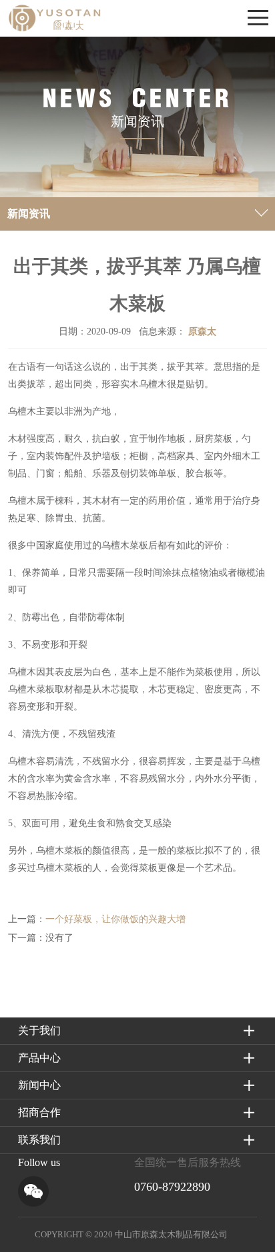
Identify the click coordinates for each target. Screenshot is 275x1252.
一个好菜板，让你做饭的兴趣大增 (115, 919)
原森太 (202, 331)
